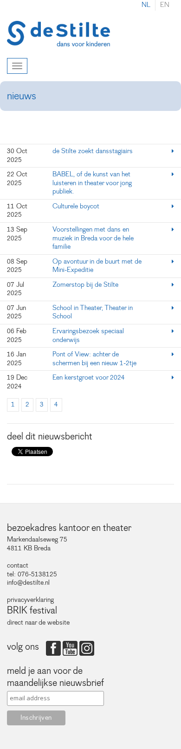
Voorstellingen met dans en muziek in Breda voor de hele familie (93, 238)
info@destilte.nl (28, 582)
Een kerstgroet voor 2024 (88, 377)
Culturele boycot (76, 206)
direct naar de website (38, 622)
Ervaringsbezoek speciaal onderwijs (88, 335)
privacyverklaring (30, 599)
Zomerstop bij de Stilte (85, 284)
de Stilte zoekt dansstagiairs (92, 151)
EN (164, 4)
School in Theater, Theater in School (92, 312)
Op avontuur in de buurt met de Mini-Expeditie (97, 266)
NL (146, 4)
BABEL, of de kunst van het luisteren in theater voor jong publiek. (92, 183)
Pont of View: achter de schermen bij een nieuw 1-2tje (94, 359)
